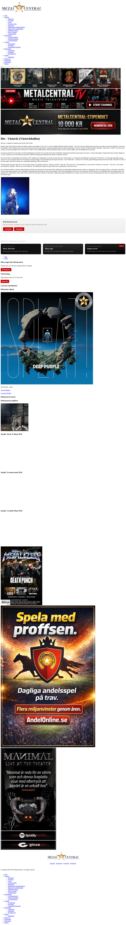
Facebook (8, 229)
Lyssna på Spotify (6, 393)
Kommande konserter (14, 47)
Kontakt (52, 863)
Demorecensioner (13, 39)
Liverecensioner (12, 40)
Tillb (5, 257)
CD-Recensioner (13, 37)
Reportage (11, 25)
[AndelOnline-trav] (48, 746)
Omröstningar (12, 34)
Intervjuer (11, 19)
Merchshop (7, 62)
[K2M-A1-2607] (61, 88)
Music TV (7, 59)
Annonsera (11, 50)
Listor (10, 22)
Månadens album (13, 30)
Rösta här (5, 281)
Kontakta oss (12, 54)
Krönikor (10, 20)
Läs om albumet (5, 390)
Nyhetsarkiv (11, 44)
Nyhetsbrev (7, 60)
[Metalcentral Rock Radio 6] (14, 430)
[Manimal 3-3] (28, 849)
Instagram (19, 229)
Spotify (6, 55)
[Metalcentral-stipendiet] (61, 134)
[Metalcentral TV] (61, 108)
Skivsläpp (11, 45)
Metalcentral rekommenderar (16, 27)
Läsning (6, 17)
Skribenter (11, 52)
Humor (6, 64)
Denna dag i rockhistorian (15, 29)
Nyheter (6, 42)
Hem (5, 15)
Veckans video (12, 24)
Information (7, 49)
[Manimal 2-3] (28, 839)
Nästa (6, 258)
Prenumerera (6, 269)
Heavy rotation (12, 32)
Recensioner (8, 35)
